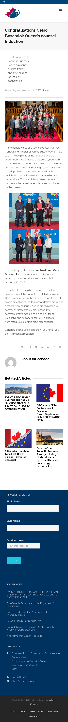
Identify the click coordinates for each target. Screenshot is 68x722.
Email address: (16, 540)
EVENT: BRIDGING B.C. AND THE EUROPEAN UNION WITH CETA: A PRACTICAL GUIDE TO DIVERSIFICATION (18, 403)
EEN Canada (52, 712)
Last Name (13, 520)
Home (13, 712)
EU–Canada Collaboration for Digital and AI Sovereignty (31, 605)
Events (32, 712)
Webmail (33, 704)
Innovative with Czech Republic (24, 635)
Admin (52, 700)
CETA (39, 90)
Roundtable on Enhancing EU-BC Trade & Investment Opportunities (30, 628)
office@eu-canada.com (24, 681)
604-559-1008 (20, 677)
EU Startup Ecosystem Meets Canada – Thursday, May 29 (28, 613)
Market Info (34, 716)
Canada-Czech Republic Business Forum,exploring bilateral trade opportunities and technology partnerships (47, 457)
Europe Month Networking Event (25, 620)
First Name (13, 501)
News (46, 90)
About (22, 712)
